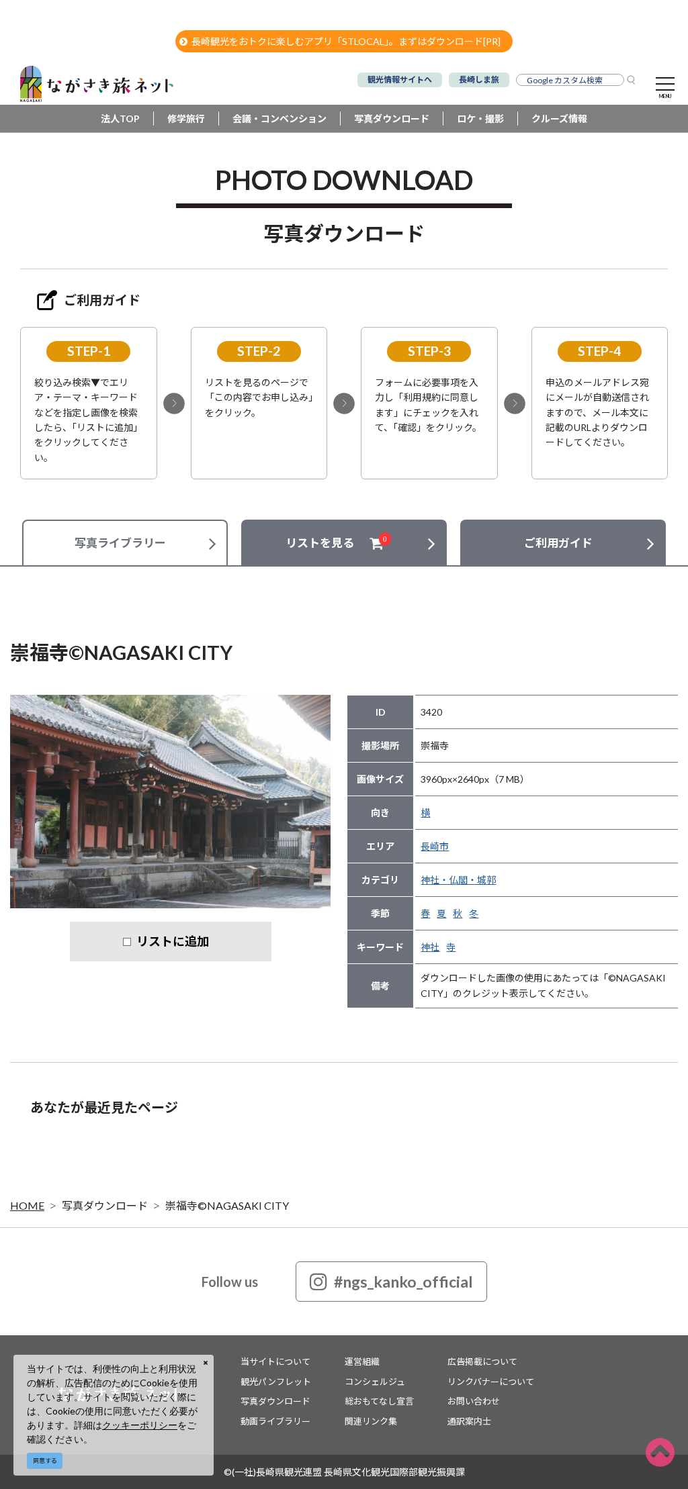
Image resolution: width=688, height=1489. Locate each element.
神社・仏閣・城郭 (458, 879)
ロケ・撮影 (480, 118)
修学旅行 (186, 118)
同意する (45, 1460)
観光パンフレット (276, 1381)
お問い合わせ (473, 1401)
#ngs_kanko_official (403, 1281)
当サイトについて (275, 1361)
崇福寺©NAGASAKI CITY (227, 1205)
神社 (430, 947)
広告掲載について (482, 1361)
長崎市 (435, 846)
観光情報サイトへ (400, 80)
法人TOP (120, 118)
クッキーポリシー (139, 1425)
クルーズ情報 (559, 118)
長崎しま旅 (479, 80)
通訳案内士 (469, 1421)
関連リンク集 (371, 1421)
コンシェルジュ (375, 1381)
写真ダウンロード (391, 118)
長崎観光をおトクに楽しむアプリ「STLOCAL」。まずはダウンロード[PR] (346, 41)
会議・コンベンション (279, 118)
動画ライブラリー (275, 1421)
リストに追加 (172, 941)
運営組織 (362, 1361)
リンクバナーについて (490, 1381)
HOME (27, 1205)
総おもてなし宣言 (379, 1401)
